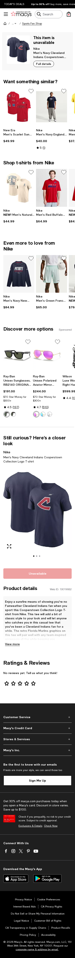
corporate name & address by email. (37, 949)
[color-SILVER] (49, 414)
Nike (36, 48)
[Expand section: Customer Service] (37, 717)
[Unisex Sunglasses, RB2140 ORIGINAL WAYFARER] (17, 355)
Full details (43, 64)
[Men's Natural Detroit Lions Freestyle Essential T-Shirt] (18, 188)
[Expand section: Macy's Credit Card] (37, 728)
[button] (14, 23)
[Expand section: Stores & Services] (37, 739)
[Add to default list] (31, 91)
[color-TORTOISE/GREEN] (13, 414)
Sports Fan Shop (32, 23)
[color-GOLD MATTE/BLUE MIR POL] (42, 414)
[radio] (6, 414)
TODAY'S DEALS (14, 4)
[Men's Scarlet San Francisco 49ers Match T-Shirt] (18, 107)
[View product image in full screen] (9, 546)
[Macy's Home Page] (21, 14)
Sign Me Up (37, 780)
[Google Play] (47, 878)
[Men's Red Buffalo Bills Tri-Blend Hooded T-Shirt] (51, 188)
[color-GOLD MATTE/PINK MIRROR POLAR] (36, 414)
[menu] (5, 14)
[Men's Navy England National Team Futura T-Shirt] (51, 107)
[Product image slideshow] (37, 515)
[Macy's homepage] (5, 23)
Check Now (51, 825)
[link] (18, 135)
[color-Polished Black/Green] (6, 414)
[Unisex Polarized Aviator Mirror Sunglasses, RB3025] (47, 355)
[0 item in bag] (69, 14)
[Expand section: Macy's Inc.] (37, 750)
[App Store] (15, 878)
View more (12, 644)
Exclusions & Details (30, 825)
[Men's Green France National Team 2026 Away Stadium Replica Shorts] (51, 274)
